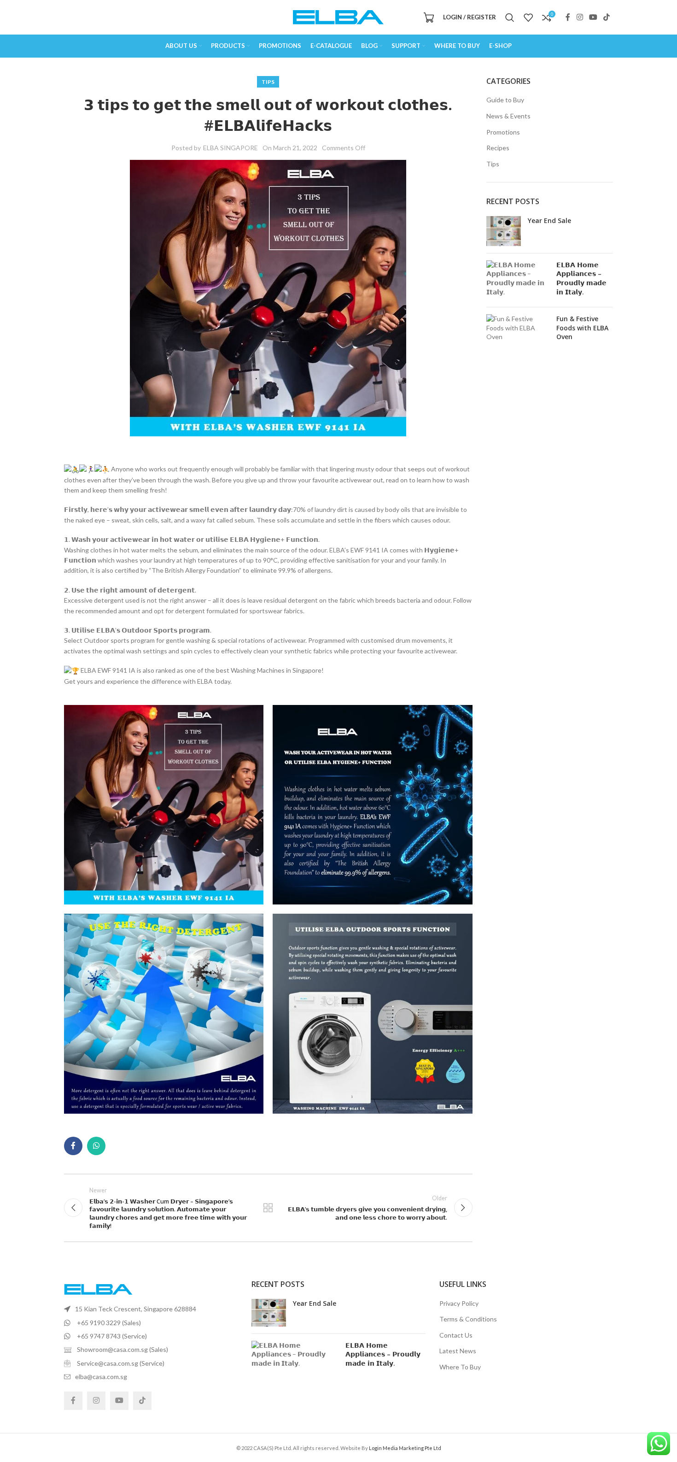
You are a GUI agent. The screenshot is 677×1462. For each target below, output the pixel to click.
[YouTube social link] (593, 17)
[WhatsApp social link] (96, 1146)
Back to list (268, 1207)
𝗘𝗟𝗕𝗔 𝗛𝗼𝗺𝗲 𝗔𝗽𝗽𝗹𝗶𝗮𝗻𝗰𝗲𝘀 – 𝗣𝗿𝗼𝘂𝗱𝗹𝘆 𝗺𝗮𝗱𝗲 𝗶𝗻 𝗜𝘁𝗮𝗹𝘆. (581, 278)
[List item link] (151, 1309)
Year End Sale (549, 220)
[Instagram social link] (579, 17)
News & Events (508, 116)
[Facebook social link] (568, 17)
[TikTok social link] (607, 17)
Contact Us (456, 1335)
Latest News (457, 1351)
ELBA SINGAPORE (230, 148)
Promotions (503, 132)
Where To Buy (460, 1367)
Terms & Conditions (468, 1319)
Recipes (497, 148)
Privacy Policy (459, 1303)
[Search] (510, 17)
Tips (268, 81)
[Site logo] (338, 16)
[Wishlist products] (528, 17)
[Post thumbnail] (503, 231)
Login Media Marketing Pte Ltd (405, 1448)
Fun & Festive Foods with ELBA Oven (582, 327)
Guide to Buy (505, 100)
